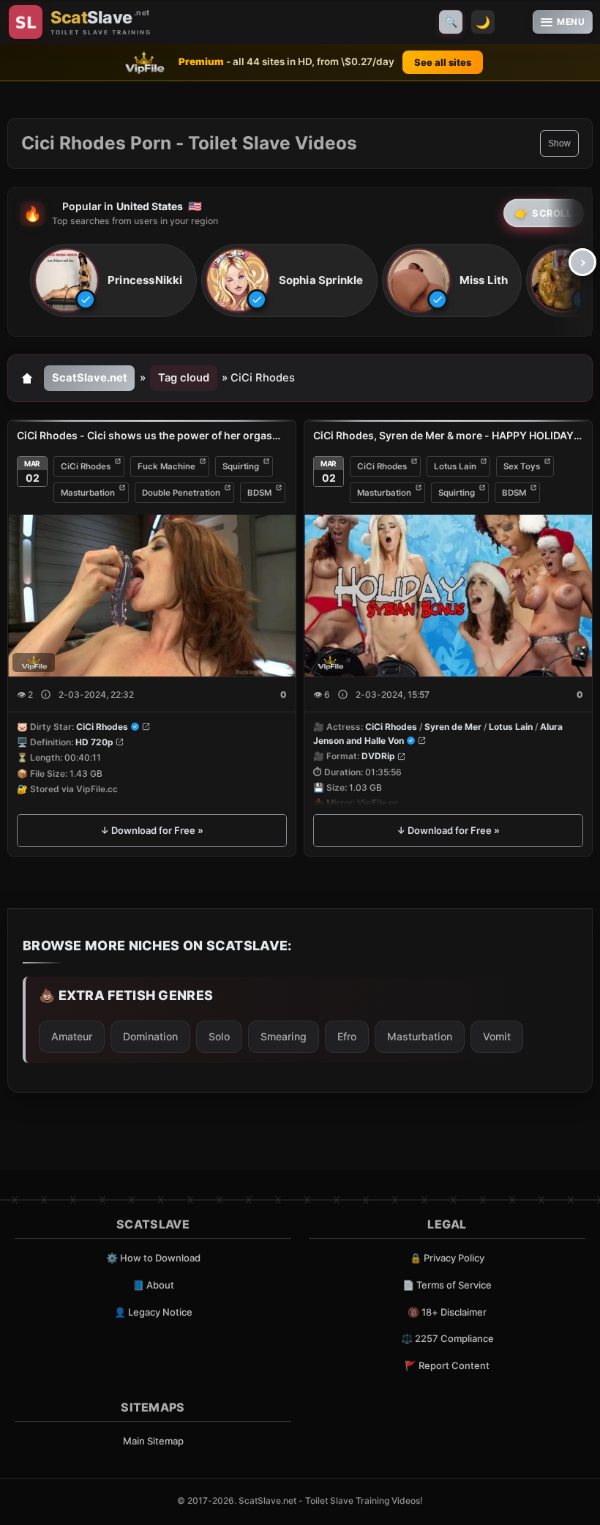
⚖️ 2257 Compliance (447, 1338)
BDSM (259, 493)
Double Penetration (181, 493)
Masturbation (88, 493)
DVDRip (378, 756)
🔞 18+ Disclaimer (447, 1312)
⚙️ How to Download (153, 1258)
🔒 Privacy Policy (447, 1258)
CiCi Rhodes (85, 466)
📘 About (153, 1285)
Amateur (71, 1036)
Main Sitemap (153, 1441)
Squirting (240, 466)
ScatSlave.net (89, 377)
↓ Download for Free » (151, 830)
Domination (150, 1036)
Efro (346, 1036)
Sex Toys (521, 466)
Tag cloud (183, 377)
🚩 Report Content (447, 1365)
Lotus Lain (455, 466)
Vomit (497, 1036)
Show (559, 143)
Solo (219, 1036)
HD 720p (94, 742)
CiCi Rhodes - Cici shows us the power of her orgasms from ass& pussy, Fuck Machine (152, 435)
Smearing (283, 1036)
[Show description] (46, 694)
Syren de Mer (452, 726)
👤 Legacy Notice (153, 1312)
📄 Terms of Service (447, 1285)
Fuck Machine (166, 466)
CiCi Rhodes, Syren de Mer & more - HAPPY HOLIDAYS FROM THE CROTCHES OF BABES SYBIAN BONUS (448, 435)
